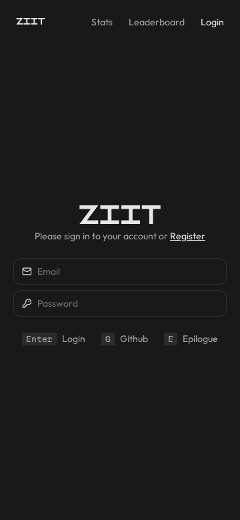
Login (212, 22)
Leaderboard (157, 22)
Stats (102, 22)
